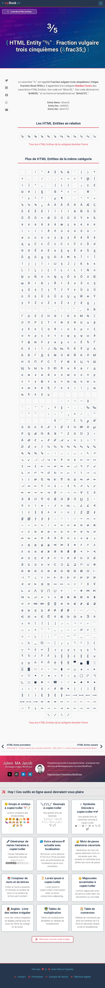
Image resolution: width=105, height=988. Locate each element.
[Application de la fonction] (35, 421)
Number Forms (83, 85)
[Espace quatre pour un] (75, 395)
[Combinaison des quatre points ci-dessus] (68, 421)
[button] (101, 3)
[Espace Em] (62, 395)
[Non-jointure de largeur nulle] (35, 401)
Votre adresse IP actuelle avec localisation (52, 845)
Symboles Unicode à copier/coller (87, 807)
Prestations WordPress (71, 774)
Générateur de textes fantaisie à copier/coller (17, 845)
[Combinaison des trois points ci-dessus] (62, 421)
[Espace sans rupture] (75, 185)
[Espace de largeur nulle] (29, 401)
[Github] (16, 774)
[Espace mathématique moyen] (22, 421)
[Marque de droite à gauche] (55, 401)
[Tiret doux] (81, 192)
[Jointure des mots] (29, 421)
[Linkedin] (23, 774)
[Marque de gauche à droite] (49, 401)
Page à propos (53, 774)
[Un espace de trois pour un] (68, 395)
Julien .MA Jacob (17, 763)
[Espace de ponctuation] (88, 395)
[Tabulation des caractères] (22, 172)
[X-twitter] (10, 774)
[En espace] (55, 395)
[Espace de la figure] (81, 395)
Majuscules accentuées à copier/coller (87, 882)
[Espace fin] (94, 395)
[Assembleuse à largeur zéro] (42, 401)
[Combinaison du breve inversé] (75, 310)
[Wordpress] (30, 774)
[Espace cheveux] (22, 401)
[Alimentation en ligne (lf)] (29, 172)
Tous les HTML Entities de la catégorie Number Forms (58, 144)
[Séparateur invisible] (49, 421)
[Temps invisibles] (42, 421)
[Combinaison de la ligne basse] (81, 310)
